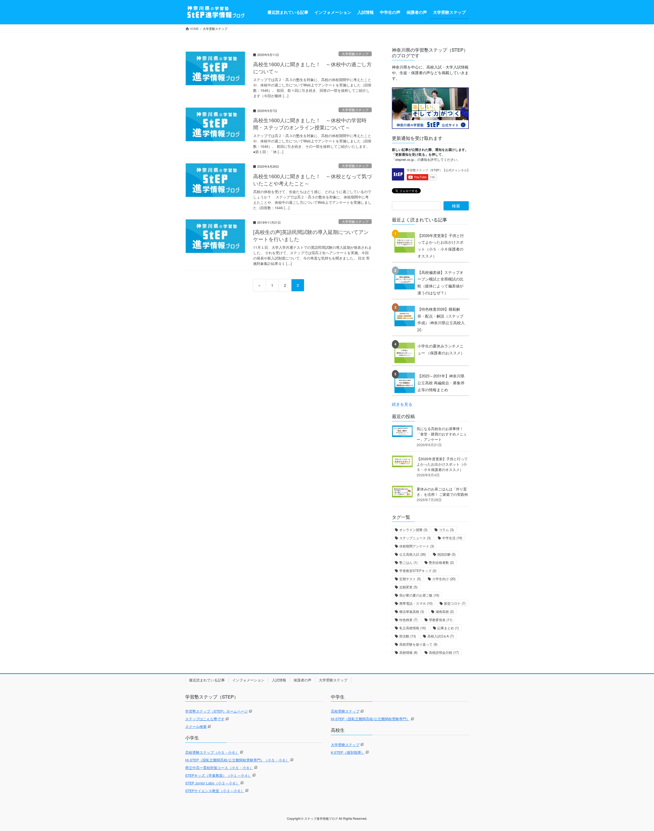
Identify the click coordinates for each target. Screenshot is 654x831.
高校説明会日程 (444, 652)
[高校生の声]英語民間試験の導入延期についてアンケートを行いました (311, 235)
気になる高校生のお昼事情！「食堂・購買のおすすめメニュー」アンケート (442, 434)
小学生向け (444, 578)
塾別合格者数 (441, 562)
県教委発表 (440, 619)
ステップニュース (415, 537)
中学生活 (452, 537)
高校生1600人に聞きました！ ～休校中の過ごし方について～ (312, 67)
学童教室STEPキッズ (417, 570)
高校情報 (408, 652)
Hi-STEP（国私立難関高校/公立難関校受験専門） (370, 718)
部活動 (407, 636)
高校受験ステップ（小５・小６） (212, 752)
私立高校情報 (412, 627)
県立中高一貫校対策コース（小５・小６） (219, 767)
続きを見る (402, 404)
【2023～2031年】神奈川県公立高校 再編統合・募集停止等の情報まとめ (440, 382)
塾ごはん (408, 562)
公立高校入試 (412, 554)
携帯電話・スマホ (416, 603)
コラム (446, 529)
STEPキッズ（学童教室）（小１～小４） (218, 775)
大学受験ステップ (355, 53)
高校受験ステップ (345, 711)
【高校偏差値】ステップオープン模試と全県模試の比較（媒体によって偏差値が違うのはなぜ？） (440, 282)
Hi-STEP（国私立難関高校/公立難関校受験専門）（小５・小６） (237, 759)
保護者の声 (302, 679)
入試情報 (279, 679)
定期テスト (410, 578)
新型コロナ (454, 603)
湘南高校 (445, 611)
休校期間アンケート (416, 546)
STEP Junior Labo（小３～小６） (212, 782)
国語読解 (446, 554)
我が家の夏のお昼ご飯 (419, 595)
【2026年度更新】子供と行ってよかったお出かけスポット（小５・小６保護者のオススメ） (440, 246)
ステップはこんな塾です (205, 718)
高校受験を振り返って (418, 644)
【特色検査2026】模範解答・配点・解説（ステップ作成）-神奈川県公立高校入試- (441, 319)
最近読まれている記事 (207, 679)
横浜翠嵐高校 (411, 611)
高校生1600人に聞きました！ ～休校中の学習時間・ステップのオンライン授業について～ (310, 123)
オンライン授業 (413, 529)
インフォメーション (248, 679)
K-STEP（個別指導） (348, 752)
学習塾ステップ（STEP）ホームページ (216, 711)
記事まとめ (448, 627)
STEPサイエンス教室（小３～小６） (214, 790)
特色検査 (408, 619)
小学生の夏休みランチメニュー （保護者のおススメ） (440, 349)
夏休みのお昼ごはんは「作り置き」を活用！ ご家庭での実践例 (442, 491)
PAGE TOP (635, 801)
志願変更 (408, 587)
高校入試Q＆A (440, 636)
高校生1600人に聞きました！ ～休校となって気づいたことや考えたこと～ (312, 179)
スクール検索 (196, 726)
